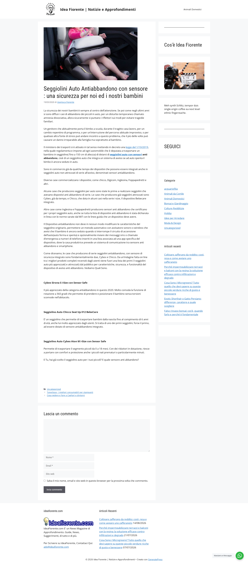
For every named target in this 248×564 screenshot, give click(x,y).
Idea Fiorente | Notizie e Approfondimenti (98, 9)
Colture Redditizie (174, 208)
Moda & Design (172, 223)
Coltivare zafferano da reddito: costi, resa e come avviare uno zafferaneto (184, 258)
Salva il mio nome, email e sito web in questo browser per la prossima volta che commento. (97, 480)
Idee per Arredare (174, 218)
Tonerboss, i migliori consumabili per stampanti (70, 392)
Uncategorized (54, 389)
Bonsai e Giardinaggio (176, 203)
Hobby (168, 213)
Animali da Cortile (174, 193)
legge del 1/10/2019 (137, 147)
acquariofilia (171, 188)
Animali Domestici (193, 9)
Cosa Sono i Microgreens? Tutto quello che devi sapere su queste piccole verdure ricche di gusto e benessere (124, 543)
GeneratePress (155, 559)
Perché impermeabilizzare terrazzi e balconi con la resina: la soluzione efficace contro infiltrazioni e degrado (123, 531)
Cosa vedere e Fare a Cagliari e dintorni (66, 395)
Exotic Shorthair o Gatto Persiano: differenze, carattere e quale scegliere (182, 302)
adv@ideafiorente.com (56, 546)
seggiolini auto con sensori (126, 154)
